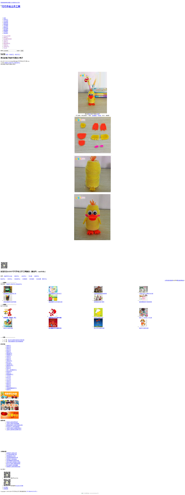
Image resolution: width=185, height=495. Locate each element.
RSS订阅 (17, 2)
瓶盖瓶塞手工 (9, 374)
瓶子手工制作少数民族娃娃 (13, 463)
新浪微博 (170, 280)
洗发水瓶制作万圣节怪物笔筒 (15, 341)
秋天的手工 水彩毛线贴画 (12, 426)
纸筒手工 (36, 276)
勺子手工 (8, 376)
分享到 (166, 280)
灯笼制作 (25, 279)
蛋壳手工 (8, 368)
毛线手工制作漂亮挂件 (12, 422)
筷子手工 (8, 377)
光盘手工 (8, 357)
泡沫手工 (8, 356)
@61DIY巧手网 (19, 485)
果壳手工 (8, 385)
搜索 (22, 50)
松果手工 (8, 373)
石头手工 (8, 380)
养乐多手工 (17, 62)
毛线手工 (7, 62)
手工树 (30, 276)
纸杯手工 (8, 348)
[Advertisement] (27, 13)
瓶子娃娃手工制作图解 (12, 465)
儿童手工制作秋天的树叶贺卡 (13, 429)
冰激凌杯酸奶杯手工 (11, 388)
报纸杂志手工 (9, 365)
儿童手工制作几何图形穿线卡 (13, 428)
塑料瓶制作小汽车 (11, 456)
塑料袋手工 (9, 353)
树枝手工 (8, 386)
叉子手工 (8, 379)
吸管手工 (8, 366)
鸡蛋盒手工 (9, 360)
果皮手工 (8, 383)
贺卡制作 (31, 279)
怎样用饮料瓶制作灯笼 (12, 457)
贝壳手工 (8, 382)
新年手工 (16, 276)
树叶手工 (44, 279)
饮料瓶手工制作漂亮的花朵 (13, 466)
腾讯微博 (179, 280)
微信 (183, 280)
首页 (7, 54)
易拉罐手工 (9, 363)
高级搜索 (3, 2)
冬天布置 (38, 279)
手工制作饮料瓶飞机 (11, 454)
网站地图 (7, 2)
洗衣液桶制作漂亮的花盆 (12, 460)
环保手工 (11, 54)
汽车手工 (10, 279)
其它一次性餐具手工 (11, 369)
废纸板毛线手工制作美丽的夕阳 (14, 425)
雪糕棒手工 (9, 354)
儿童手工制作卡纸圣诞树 (12, 423)
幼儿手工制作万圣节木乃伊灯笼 (16, 340)
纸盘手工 (8, 347)
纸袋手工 (8, 351)
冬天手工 (23, 276)
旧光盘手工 (17, 279)
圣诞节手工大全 (8, 276)
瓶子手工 (17, 54)
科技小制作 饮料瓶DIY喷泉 (13, 462)
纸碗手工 (8, 345)
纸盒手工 (3, 279)
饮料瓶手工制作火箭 (11, 453)
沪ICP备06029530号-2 (31, 491)
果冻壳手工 (9, 371)
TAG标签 (12, 2)
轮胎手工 (8, 389)
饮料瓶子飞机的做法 (11, 459)
